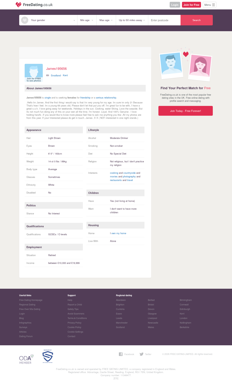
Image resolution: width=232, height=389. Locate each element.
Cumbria (120, 308)
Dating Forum (26, 336)
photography (129, 176)
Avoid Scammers (76, 313)
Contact (71, 336)
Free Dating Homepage (30, 299)
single (48, 97)
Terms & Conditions (77, 318)
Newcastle (153, 322)
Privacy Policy (74, 322)
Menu (207, 5)
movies (114, 176)
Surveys (23, 327)
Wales (151, 327)
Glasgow (152, 313)
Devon (151, 308)
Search (196, 20)
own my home (118, 233)
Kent (65, 75)
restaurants (116, 180)
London (183, 318)
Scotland (120, 327)
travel (130, 180)
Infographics (25, 322)
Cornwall (184, 304)
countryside (129, 172)
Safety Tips (73, 308)
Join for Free (191, 5)
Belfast (151, 299)
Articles (22, 331)
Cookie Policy (74, 327)
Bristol (151, 304)
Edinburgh (185, 308)
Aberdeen (121, 299)
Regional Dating (27, 304)
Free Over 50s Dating (29, 308)
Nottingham (185, 322)
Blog (21, 318)
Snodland (56, 75)
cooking (114, 172)
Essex (119, 313)
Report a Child (75, 304)
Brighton (120, 304)
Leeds (119, 318)
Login (175, 5)
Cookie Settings (75, 331)
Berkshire (184, 327)
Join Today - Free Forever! (185, 111)
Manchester (122, 322)
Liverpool (152, 318)
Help (70, 299)
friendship (85, 97)
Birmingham (186, 299)
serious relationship (106, 97)
